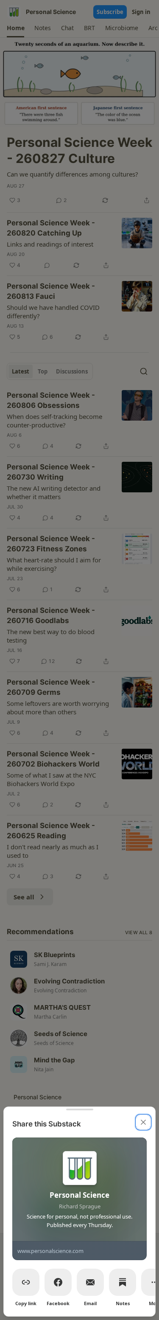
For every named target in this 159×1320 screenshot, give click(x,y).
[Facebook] (58, 1282)
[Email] (90, 1282)
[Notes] (122, 1282)
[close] (143, 1122)
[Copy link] (25, 1282)
